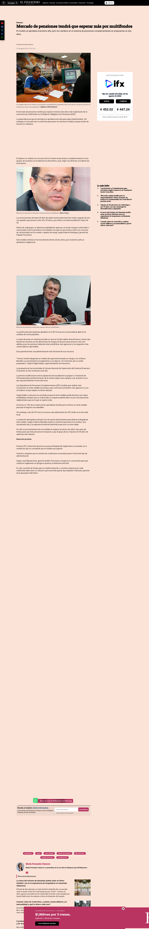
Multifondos (28, 853)
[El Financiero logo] (30, 2)
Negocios (46, 3)
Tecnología (89, 3)
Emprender (82, 3)
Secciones (11, 3)
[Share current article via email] (2, 23)
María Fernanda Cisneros (26, 44)
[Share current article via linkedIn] (2, 33)
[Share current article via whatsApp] (2, 37)
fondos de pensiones (64, 853)
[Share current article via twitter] (2, 30)
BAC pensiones (79, 853)
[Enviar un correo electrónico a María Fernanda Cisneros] (27, 872)
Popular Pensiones (47, 857)
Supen (38, 853)
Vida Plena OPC (62, 857)
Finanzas (52, 3)
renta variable (49, 853)
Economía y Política (62, 3)
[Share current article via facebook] (2, 26)
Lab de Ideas (73, 3)
